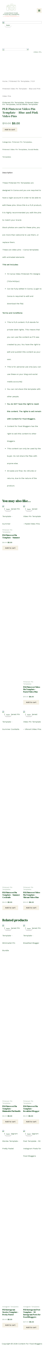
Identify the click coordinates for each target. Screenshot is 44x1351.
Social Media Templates (27, 104)
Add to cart (10, 129)
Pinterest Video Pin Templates (14, 149)
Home (4, 81)
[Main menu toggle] (39, 10)
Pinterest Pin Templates (19, 81)
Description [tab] (7, 173)
